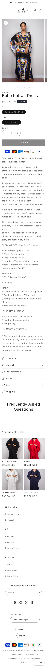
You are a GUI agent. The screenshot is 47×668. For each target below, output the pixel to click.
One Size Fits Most (15, 112)
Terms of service (31, 654)
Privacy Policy (11, 576)
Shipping (9, 564)
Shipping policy (16, 658)
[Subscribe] (39, 593)
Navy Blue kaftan (31, 493)
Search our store (13, 514)
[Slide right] (29, 87)
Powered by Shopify (23, 650)
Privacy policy (17, 654)
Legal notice (24, 662)
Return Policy (11, 570)
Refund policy (39, 650)
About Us (9, 536)
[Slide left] (18, 87)
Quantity (5, 128)
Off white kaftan (8, 493)
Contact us (10, 542)
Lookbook (9, 520)
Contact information (32, 658)
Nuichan (12, 650)
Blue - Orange (13, 123)
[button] (5, 10)
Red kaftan (28, 461)
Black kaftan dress (9, 461)
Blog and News (12, 548)
